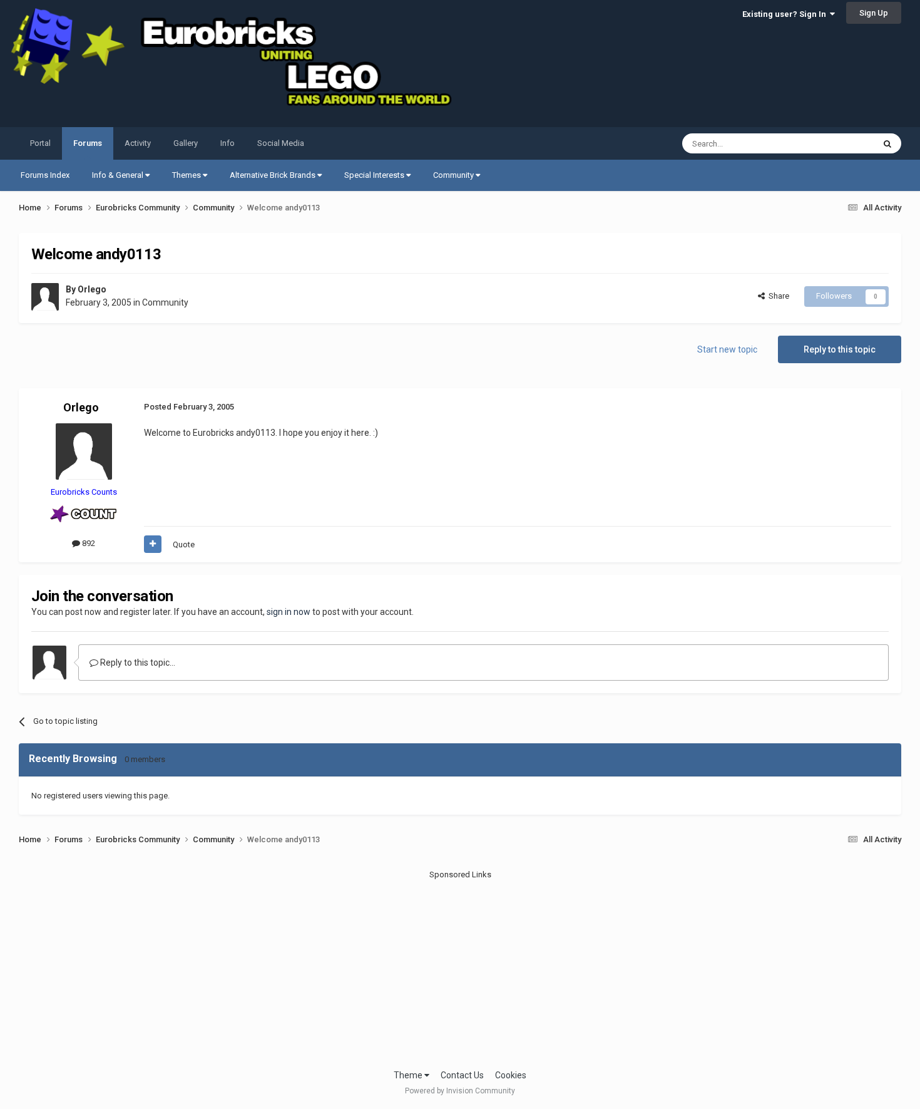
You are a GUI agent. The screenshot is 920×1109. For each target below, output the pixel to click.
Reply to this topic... (136, 663)
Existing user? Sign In (786, 14)
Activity (138, 143)
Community (454, 175)
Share (777, 296)
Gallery (185, 143)
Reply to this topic (840, 349)
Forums (87, 143)
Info (227, 143)
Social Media (280, 143)
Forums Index (45, 175)
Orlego (92, 289)
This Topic (839, 143)
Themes (187, 175)
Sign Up (873, 13)
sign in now (288, 612)
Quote (184, 544)
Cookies (510, 1075)
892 (87, 543)
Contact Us (462, 1075)
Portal (40, 143)
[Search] (887, 143)
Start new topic (727, 349)
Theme (409, 1075)
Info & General (118, 175)
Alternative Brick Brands (273, 175)
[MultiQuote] (152, 544)
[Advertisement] (460, 968)
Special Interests (375, 175)
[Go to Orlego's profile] (45, 297)
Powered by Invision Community (460, 1090)
